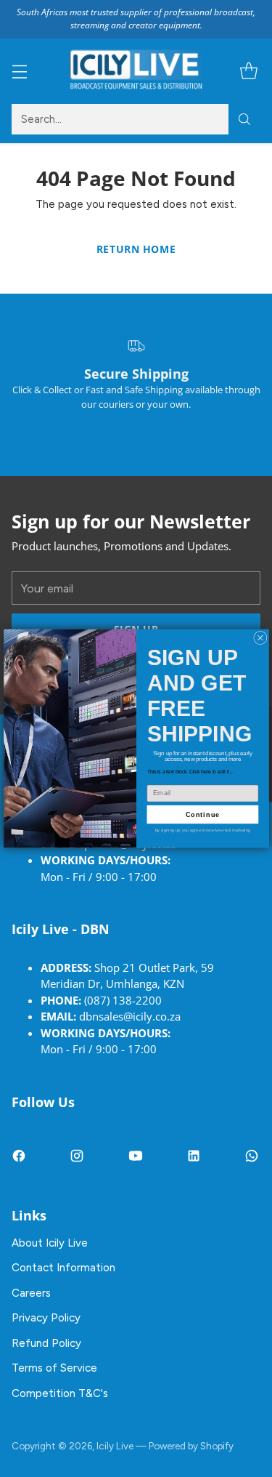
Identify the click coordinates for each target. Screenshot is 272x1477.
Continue (202, 814)
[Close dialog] (259, 637)
